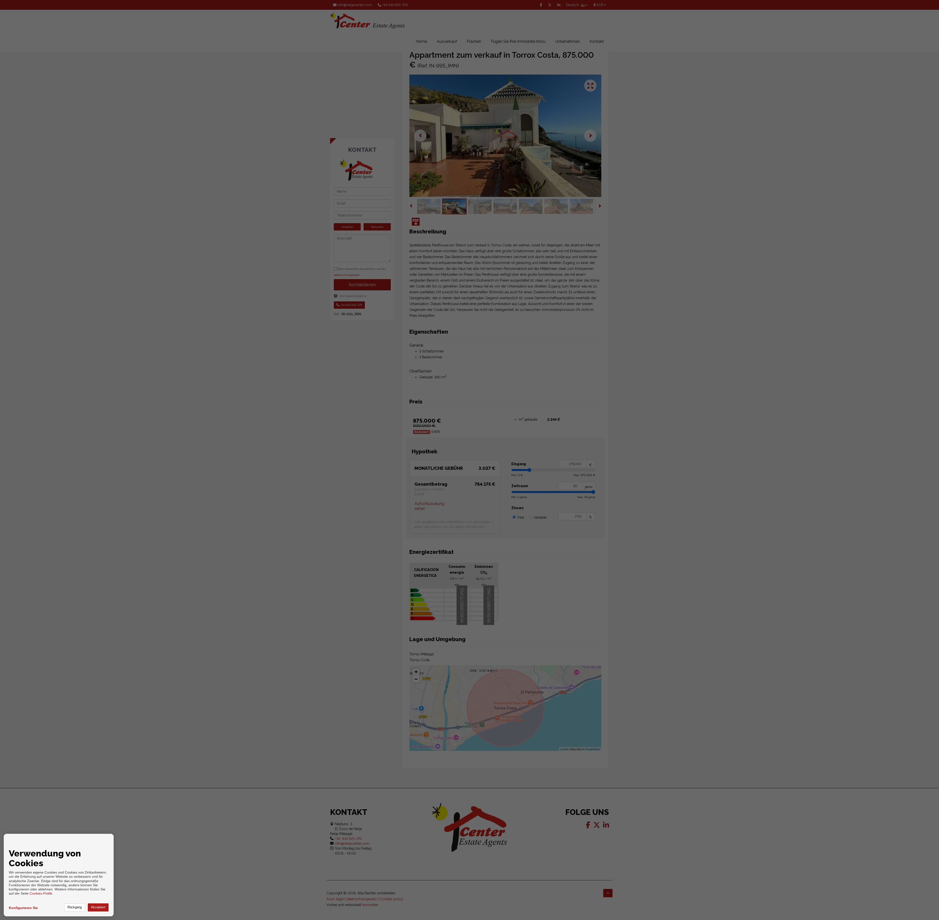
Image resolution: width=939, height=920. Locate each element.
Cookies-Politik (41, 893)
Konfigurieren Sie (23, 908)
